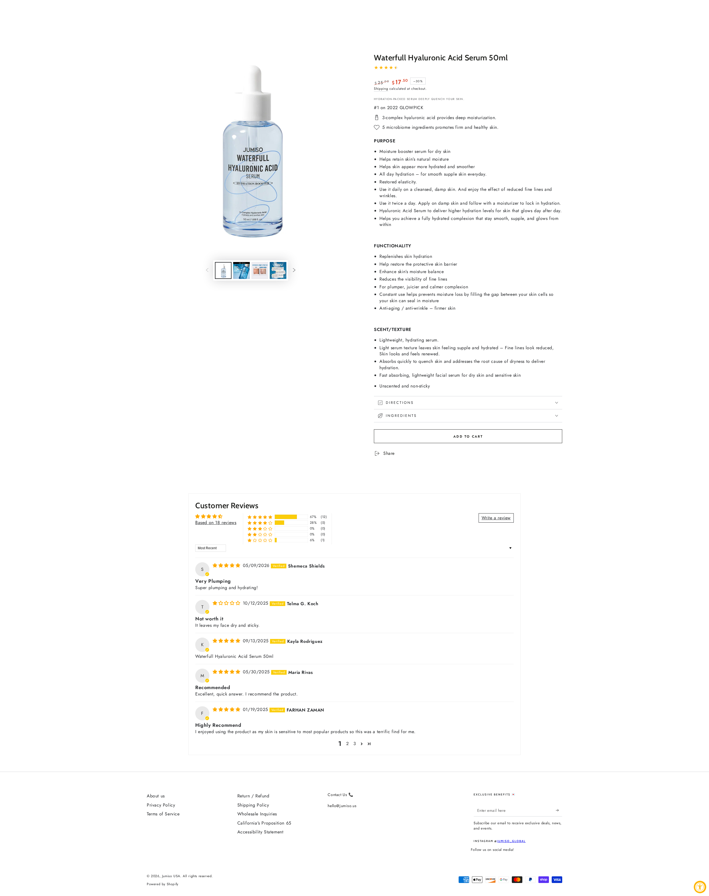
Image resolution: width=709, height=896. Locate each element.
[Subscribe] (559, 810)
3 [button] (354, 743)
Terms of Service (163, 814)
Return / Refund (253, 796)
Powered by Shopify (162, 884)
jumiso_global (511, 841)
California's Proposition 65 (264, 823)
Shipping (381, 88)
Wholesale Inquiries (257, 814)
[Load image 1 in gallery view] (223, 270)
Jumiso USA (171, 876)
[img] (227, 565)
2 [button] (347, 743)
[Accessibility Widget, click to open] (700, 887)
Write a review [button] (496, 518)
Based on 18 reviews (215, 522)
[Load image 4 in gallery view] (278, 270)
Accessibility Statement (260, 832)
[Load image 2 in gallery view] (241, 270)
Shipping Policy (253, 805)
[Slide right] (294, 271)
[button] (260, 517)
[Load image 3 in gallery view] (259, 270)
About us (156, 796)
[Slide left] (207, 271)
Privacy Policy (161, 805)
